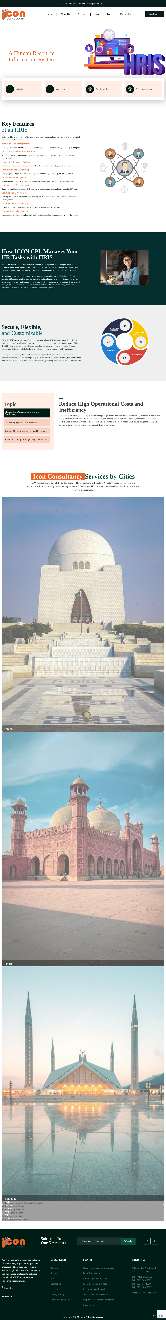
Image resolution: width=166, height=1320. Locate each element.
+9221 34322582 (144, 1276)
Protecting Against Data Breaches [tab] (21, 422)
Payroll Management (93, 1273)
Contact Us (125, 14)
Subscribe (128, 1241)
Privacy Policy (57, 1294)
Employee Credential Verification (99, 1299)
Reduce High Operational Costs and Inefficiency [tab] (22, 413)
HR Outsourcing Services (95, 1283)
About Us (65, 14)
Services (82, 14)
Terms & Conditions (60, 1299)
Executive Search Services (95, 1289)
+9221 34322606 (143, 1283)
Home (49, 14)
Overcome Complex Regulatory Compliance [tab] (26, 439)
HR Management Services (95, 1278)
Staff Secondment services (95, 1294)
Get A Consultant (155, 14)
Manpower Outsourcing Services (98, 1268)
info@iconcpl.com (147, 1292)
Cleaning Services (91, 1305)
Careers (54, 1289)
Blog (109, 14)
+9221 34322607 (143, 1287)
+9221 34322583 (143, 1280)
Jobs (97, 14)
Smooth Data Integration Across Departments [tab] (26, 431)
